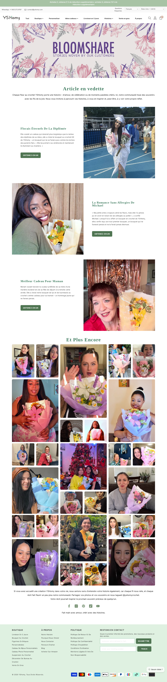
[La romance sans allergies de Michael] (48, 219)
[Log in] (155, 17)
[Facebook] (69, 606)
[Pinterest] (83, 606)
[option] (119, 142)
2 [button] (121, 174)
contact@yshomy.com (35, 9)
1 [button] (117, 174)
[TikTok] (90, 606)
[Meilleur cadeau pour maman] (119, 295)
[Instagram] (76, 606)
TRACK (144, 649)
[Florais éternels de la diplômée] (119, 142)
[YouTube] (98, 606)
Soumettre (143, 641)
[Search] (149, 17)
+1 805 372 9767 (16, 9)
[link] (83, 50)
